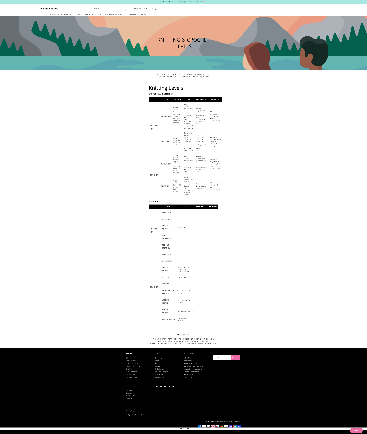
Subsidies (188, 377)
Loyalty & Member (131, 14)
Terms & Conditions (192, 372)
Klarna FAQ (188, 374)
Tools (99, 14)
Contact (158, 366)
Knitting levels (160, 377)
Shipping (158, 358)
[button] (72, 14)
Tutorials (118, 14)
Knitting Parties (132, 377)
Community (130, 374)
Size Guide (159, 374)
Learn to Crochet (132, 363)
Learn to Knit (131, 361)
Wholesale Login (190, 363)
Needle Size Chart (133, 366)
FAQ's (157, 363)
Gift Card (129, 398)
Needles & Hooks (132, 396)
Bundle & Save (88, 14)
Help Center (159, 369)
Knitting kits (130, 390)
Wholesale (188, 361)
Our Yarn (129, 369)
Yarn (78, 14)
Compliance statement (193, 369)
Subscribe (235, 358)
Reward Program (161, 372)
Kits (71, 14)
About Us (187, 358)
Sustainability (131, 372)
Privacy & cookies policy (193, 366)
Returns (158, 361)
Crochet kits (130, 393)
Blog (128, 358)
